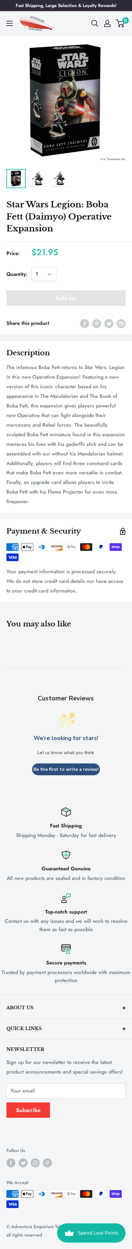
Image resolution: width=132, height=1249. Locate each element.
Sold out (66, 298)
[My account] (107, 23)
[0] (120, 23)
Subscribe (28, 1110)
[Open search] (94, 23)
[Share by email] (121, 323)
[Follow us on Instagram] (35, 1162)
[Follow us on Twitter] (23, 1162)
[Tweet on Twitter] (108, 323)
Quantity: (17, 274)
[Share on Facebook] (84, 323)
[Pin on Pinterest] (96, 323)
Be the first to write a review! (66, 769)
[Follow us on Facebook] (10, 1162)
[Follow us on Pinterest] (47, 1162)
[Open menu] (9, 23)
